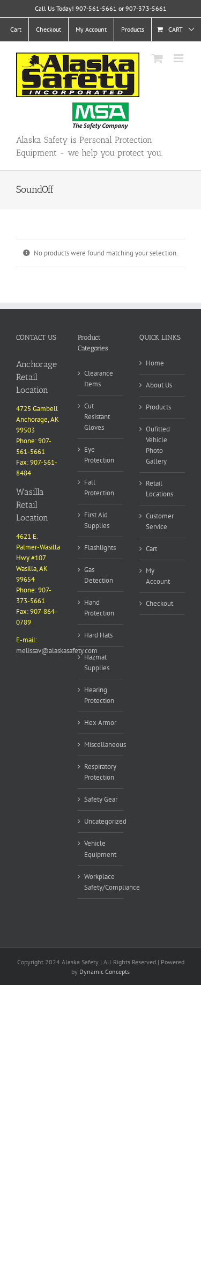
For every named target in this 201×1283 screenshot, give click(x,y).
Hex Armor (100, 722)
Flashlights (100, 547)
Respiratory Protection (100, 772)
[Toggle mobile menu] (179, 58)
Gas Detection (98, 575)
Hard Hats (98, 635)
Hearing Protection (99, 695)
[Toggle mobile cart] (157, 58)
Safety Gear (100, 799)
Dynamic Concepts (104, 971)
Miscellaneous (105, 744)
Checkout (159, 603)
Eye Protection (99, 455)
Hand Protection (99, 608)
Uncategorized (105, 821)
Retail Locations (159, 488)
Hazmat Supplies (96, 662)
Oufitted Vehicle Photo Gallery (158, 445)
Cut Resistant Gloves (97, 416)
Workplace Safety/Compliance (112, 882)
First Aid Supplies (96, 520)
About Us (159, 385)
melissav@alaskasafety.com (57, 650)
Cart (151, 548)
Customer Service (160, 521)
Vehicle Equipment (100, 849)
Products (158, 407)
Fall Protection (99, 487)
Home (155, 363)
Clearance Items (98, 378)
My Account (158, 576)
